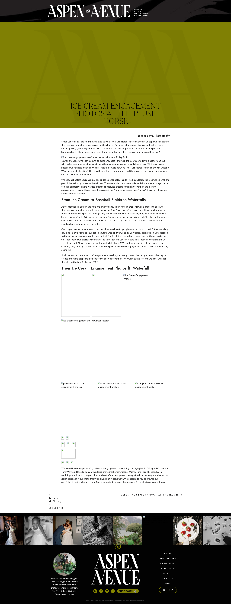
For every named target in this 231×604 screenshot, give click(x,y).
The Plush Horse (118, 141)
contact (156, 482)
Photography (162, 136)
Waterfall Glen (141, 217)
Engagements (145, 136)
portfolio (66, 482)
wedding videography (112, 478)
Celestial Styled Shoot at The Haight (150, 494)
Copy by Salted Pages (122, 600)
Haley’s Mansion (78, 232)
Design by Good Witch (137, 600)
